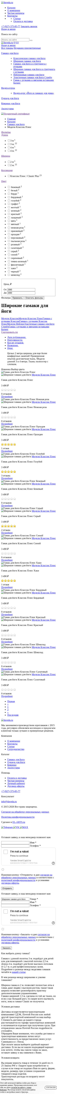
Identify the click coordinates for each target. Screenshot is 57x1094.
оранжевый (17, 231)
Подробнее (7, 396)
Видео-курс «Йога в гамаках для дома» (33, 93)
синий (15, 254)
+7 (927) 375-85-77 (10, 26)
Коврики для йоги (10, 103)
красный (16, 214)
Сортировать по (9, 332)
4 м (12, 147)
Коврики (11, 765)
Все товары (7, 48)
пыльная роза (18, 241)
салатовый (17, 248)
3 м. (13, 144)
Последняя (12, 715)
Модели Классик (10, 318)
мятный (16, 224)
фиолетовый (18, 264)
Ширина (5, 156)
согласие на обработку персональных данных (26, 876)
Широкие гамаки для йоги (27, 61)
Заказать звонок (29, 26)
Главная (11, 119)
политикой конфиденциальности (18, 880)
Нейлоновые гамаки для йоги (28, 74)
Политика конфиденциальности (18, 817)
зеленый (16, 210)
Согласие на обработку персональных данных (25, 812)
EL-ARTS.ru (18, 822)
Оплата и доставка (23, 21)
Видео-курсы (8, 88)
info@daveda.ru (9, 801)
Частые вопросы (15, 13)
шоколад (16, 275)
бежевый (16, 187)
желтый (16, 207)
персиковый (18, 238)
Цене (10, 348)
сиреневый (17, 258)
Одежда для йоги (10, 98)
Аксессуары (7, 108)
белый (15, 190)
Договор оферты (15, 786)
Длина (4, 135)
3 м (12, 140)
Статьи (17, 18)
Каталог (11, 7)
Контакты (12, 16)
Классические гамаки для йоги (29, 58)
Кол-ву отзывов (15, 342)
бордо (15, 193)
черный (16, 271)
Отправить (7, 888)
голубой (16, 200)
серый (15, 251)
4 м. (13, 151)
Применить (17, 298)
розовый (16, 244)
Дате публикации (16, 337)
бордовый (17, 197)
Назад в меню (8, 29)
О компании (13, 10)
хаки (14, 268)
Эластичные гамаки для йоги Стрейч (32, 77)
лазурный (17, 217)
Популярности (15, 340)
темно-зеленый (19, 261)
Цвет (3, 181)
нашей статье (19, 972)
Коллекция (6, 170)
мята (14, 221)
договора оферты (10, 883)
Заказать (6, 948)
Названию (13, 345)
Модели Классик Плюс (31, 318)
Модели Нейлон (15, 324)
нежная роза (18, 227)
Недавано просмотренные (27, 48)
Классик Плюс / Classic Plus (26, 176)
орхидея (16, 234)
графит (15, 204)
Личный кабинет (16, 783)
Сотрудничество (15, 749)
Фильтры (6, 132)
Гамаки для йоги (10, 53)
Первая (11, 701)
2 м (12, 162)
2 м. (13, 165)
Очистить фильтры (34, 298)
